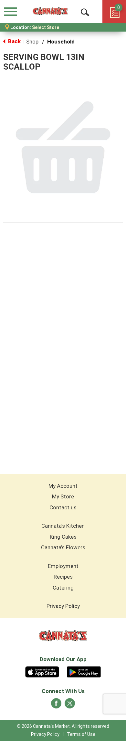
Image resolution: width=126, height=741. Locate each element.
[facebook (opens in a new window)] (56, 705)
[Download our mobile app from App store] (42, 671)
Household (61, 41)
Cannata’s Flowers (63, 547)
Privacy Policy (63, 606)
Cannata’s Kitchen (63, 526)
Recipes (63, 576)
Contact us (63, 507)
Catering (63, 587)
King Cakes (63, 537)
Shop (32, 41)
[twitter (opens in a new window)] (70, 705)
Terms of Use (81, 734)
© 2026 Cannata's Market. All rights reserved (63, 726)
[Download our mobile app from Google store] (84, 671)
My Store (63, 496)
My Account (63, 486)
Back (14, 41)
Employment (63, 566)
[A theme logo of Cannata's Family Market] (50, 11)
